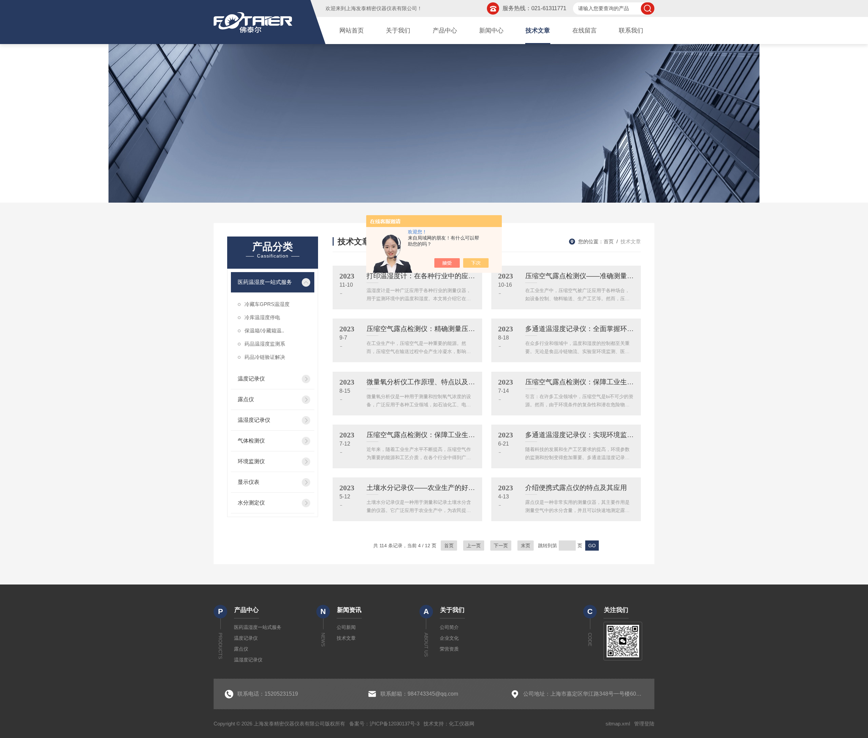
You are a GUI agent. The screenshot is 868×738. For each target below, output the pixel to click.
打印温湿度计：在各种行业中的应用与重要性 (434, 276)
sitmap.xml (618, 723)
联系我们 (631, 30)
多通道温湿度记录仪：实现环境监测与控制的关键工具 (606, 434)
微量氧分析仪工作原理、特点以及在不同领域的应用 (444, 382)
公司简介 (449, 627)
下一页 (501, 545)
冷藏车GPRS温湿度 (267, 304)
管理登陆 (644, 723)
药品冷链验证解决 (264, 357)
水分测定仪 (251, 503)
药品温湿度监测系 (264, 344)
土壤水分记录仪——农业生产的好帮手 (424, 487)
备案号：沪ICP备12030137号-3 (384, 723)
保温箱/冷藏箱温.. (264, 330)
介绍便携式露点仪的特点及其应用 (576, 487)
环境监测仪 (251, 461)
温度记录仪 (251, 379)
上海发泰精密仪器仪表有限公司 (381, 8)
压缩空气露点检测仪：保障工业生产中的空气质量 (441, 434)
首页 (609, 241)
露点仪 (246, 399)
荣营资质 (449, 649)
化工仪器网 (461, 723)
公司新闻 (346, 627)
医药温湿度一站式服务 (265, 282)
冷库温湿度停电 (262, 317)
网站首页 (351, 30)
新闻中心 (491, 30)
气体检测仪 (251, 441)
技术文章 (538, 30)
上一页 (474, 545)
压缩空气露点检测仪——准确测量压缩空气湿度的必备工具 (613, 276)
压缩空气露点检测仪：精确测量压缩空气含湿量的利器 (448, 328)
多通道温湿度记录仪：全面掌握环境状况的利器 (596, 328)
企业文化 (449, 638)
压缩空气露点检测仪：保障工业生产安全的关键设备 (603, 382)
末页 (525, 545)
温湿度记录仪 (254, 420)
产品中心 (445, 30)
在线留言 (584, 30)
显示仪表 (248, 482)
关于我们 (398, 30)
